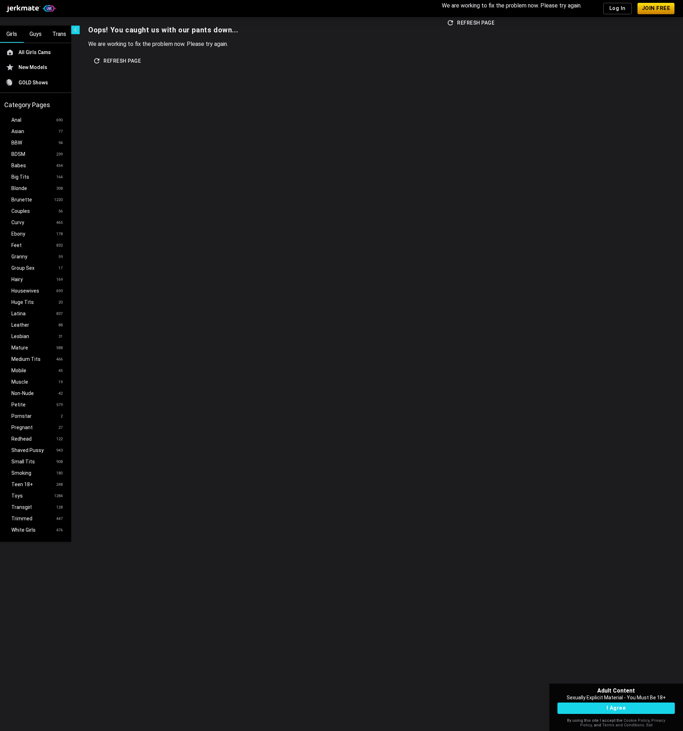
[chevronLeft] (75, 30)
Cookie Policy (636, 720)
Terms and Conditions (623, 725)
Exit (649, 725)
